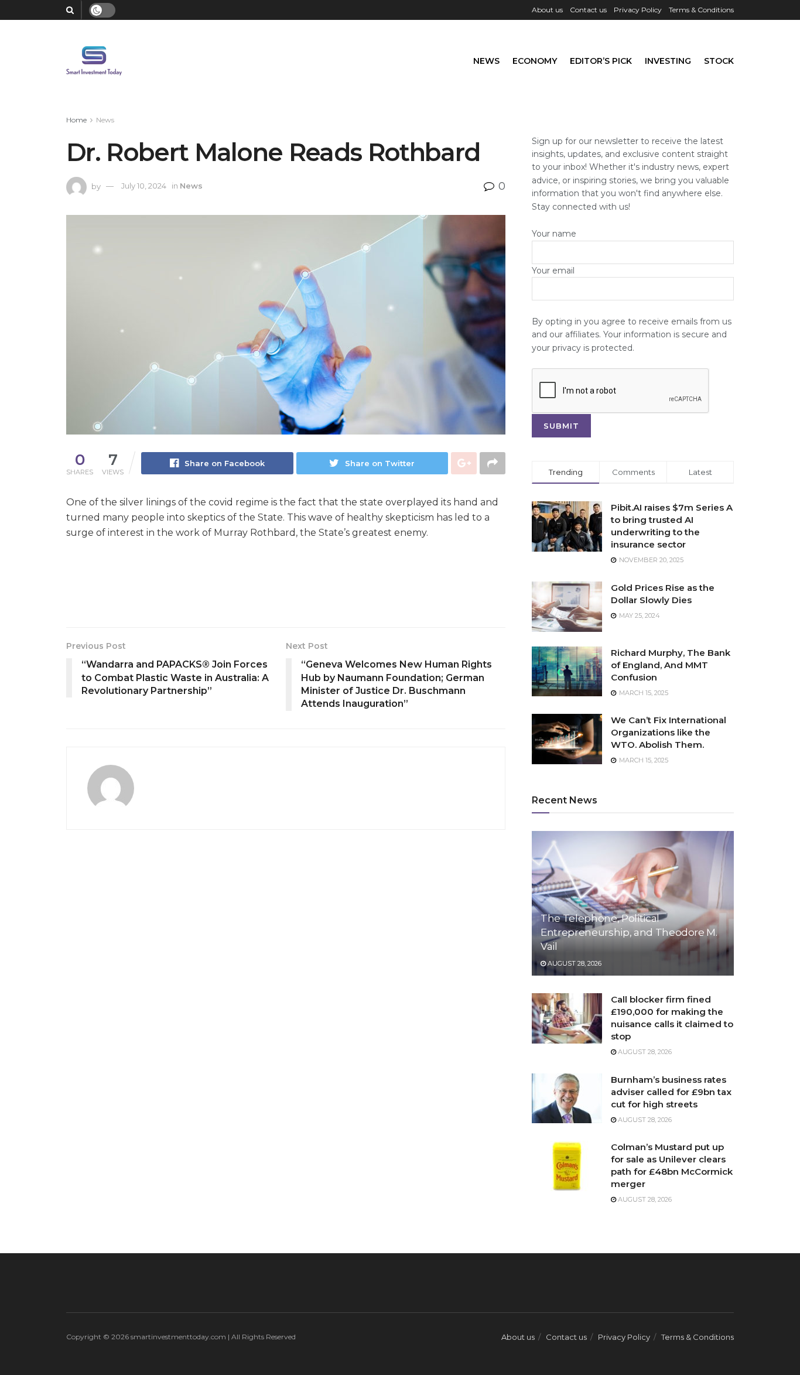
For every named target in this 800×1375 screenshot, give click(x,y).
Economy (534, 61)
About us (547, 9)
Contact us (588, 9)
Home (76, 119)
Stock (719, 61)
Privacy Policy (638, 9)
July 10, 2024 (143, 185)
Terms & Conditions (701, 9)
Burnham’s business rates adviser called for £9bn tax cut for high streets (671, 1092)
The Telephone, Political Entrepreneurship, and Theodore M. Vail (629, 932)
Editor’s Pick (601, 61)
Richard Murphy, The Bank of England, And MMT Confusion (670, 665)
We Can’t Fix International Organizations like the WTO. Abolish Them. (668, 732)
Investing (668, 61)
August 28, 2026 (573, 963)
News (486, 61)
